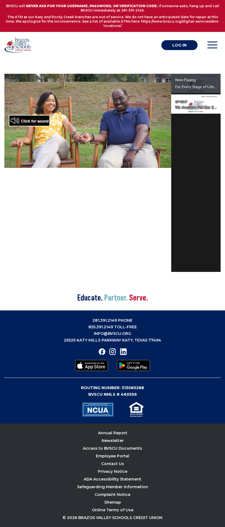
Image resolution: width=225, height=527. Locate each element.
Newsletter (113, 440)
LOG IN (179, 45)
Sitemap (112, 502)
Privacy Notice (112, 471)
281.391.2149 (104, 320)
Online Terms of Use (112, 509)
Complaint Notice (112, 494)
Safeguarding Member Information (112, 486)
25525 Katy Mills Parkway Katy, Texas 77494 (112, 340)
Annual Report (112, 432)
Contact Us (112, 463)
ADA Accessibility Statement (112, 479)
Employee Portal (112, 456)
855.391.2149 (100, 326)
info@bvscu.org (112, 333)
